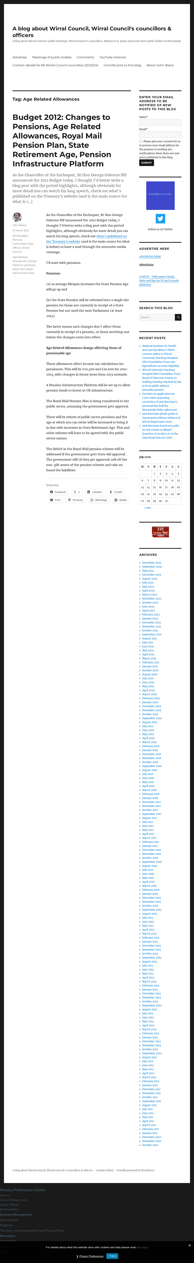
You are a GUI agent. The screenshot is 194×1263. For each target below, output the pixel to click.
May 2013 (147, 1021)
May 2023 (148, 586)
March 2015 (149, 933)
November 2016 (151, 854)
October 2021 (150, 630)
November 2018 (151, 758)
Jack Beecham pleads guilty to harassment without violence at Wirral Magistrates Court (161, 417)
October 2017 (150, 810)
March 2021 (149, 658)
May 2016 (148, 877)
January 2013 (150, 1037)
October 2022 (150, 602)
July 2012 (147, 1061)
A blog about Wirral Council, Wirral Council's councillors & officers (53, 1170)
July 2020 (147, 678)
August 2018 (149, 770)
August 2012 (149, 1057)
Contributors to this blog (122, 65)
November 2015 (151, 901)
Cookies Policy (104, 1170)
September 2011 (151, 1101)
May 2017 (148, 830)
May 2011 (147, 1117)
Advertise (20, 57)
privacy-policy (9, 1209)
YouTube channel (112, 57)
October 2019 (150, 714)
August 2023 (149, 578)
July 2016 (147, 870)
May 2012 (148, 1069)
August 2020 (149, 674)
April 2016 (148, 881)
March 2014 (149, 981)
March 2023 (149, 594)
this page (141, 1247)
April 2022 (148, 610)
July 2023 (147, 582)
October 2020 (150, 670)
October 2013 (150, 1001)
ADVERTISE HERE (150, 256)
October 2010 (150, 1145)
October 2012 (150, 1049)
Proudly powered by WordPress (135, 1170)
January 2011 (149, 1133)
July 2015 (147, 917)
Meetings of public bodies (51, 57)
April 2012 (148, 1073)
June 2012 (148, 1065)
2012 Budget (20, 235)
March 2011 (149, 1125)
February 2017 (150, 842)
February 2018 (150, 794)
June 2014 (148, 969)
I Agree (112, 1255)
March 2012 (149, 1077)
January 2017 (150, 846)
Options (4, 1195)
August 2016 (149, 866)
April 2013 (148, 1025)
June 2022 (148, 606)
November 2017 (151, 806)
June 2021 (148, 646)
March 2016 (149, 885)
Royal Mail (19, 268)
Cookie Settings (9, 1204)
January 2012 (150, 1085)
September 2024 (152, 566)
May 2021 (148, 650)
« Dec (147, 507)
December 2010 (151, 1137)
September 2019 (152, 718)
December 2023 (151, 574)
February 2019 (151, 746)
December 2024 (151, 562)
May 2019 (148, 734)
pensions (29, 265)
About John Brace (160, 65)
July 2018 (147, 774)
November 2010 (151, 1141)
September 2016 (152, 862)
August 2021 (149, 638)
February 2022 (151, 614)
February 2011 (150, 1129)
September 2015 (152, 909)
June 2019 (148, 730)
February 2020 (151, 698)
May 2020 (148, 686)
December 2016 (151, 850)
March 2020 (149, 694)
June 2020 (148, 682)
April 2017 (148, 834)
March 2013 (149, 1029)
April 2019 (148, 738)
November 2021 (151, 626)
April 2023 (148, 590)
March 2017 (149, 838)
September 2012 (152, 1053)
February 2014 (150, 985)
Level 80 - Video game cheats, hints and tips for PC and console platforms (159, 280)
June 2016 (148, 873)
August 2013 (149, 1009)
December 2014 (151, 945)
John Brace (19, 225)
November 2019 (151, 710)
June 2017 (148, 826)
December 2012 (151, 1041)
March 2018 (149, 790)
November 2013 (151, 997)
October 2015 (150, 905)
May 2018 (148, 782)
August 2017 (149, 818)
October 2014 (150, 953)
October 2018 (150, 762)
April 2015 (148, 929)
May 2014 (148, 973)
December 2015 (151, 897)
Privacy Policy (54, 1230)
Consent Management (13, 1199)
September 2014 (152, 957)
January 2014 (150, 989)
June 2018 (148, 778)
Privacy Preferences (91, 1256)
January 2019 (150, 750)
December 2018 (151, 754)
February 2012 (150, 1081)
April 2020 (148, 690)
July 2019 (147, 726)
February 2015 (150, 937)
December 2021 (151, 622)
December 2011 (151, 1089)
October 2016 (150, 858)
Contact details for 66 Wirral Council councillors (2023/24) (55, 65)
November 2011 (151, 1093)
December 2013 (151, 993)
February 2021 (150, 662)
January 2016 (150, 893)
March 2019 (149, 742)
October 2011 (150, 1097)
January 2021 (150, 666)
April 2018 (148, 786)
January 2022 (150, 618)
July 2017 (147, 822)
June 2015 (148, 921)
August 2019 (149, 722)
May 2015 (148, 925)
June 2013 (148, 1017)
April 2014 (148, 977)
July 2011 (147, 1109)
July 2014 (147, 965)
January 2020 (150, 702)
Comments (85, 57)
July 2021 (147, 642)
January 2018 (150, 798)
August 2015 (149, 913)
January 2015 (150, 941)
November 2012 (151, 1045)
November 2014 (151, 949)
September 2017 (152, 814)
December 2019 (151, 706)
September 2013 (151, 1005)
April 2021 (148, 654)
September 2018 (152, 766)
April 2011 (148, 1121)
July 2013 (147, 1013)
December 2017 (151, 802)
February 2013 (150, 1033)
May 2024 (148, 570)
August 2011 (149, 1105)
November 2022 (151, 598)
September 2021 (152, 634)
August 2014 (149, 961)
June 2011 (148, 1113)
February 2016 (151, 889)
